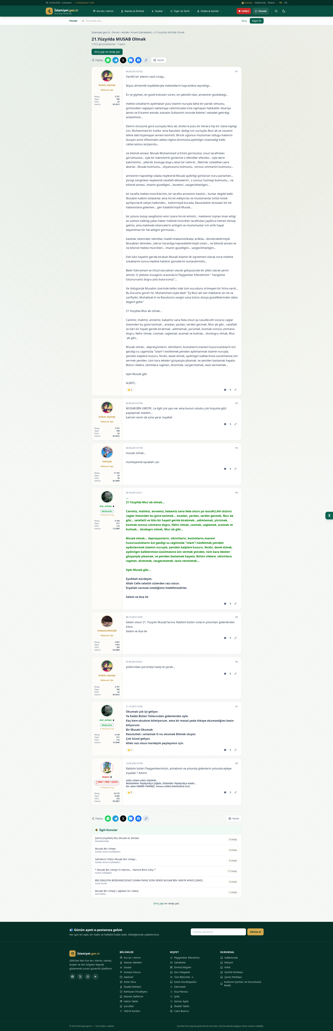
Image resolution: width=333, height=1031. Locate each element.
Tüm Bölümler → (183, 977)
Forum (73, 20)
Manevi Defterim (133, 996)
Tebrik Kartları (132, 1011)
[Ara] (276, 11)
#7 (236, 706)
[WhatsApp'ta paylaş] (108, 60)
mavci (105, 776)
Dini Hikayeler (182, 972)
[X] (80, 976)
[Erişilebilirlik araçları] (329, 515)
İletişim (271, 2)
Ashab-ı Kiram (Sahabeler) (137, 32)
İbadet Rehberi (132, 986)
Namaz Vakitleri (133, 962)
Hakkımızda (260, 2)
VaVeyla (107, 461)
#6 (236, 661)
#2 (236, 403)
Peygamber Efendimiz (187, 957)
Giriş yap (158, 903)
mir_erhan (106, 506)
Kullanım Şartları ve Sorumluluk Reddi (242, 983)
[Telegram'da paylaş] (115, 60)
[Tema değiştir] (283, 11)
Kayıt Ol (256, 20)
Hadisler (129, 977)
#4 (236, 492)
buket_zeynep (107, 85)
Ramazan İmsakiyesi (135, 991)
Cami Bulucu (181, 1011)
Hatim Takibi (131, 1001)
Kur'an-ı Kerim (132, 957)
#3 (236, 448)
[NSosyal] (95, 976)
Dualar (128, 967)
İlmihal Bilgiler (182, 967)
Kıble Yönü (130, 982)
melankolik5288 (107, 630)
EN (285, 2)
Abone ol (255, 931)
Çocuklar (129, 1006)
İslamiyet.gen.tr (101, 32)
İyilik (177, 996)
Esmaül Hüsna (132, 972)
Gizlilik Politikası (233, 972)
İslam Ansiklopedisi (185, 982)
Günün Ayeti (181, 1001)
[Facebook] (72, 976)
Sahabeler (180, 962)
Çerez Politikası (233, 977)
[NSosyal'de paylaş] (131, 60)
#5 (236, 617)
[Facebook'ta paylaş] (138, 60)
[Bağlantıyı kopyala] (146, 60)
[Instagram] (88, 976)
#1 (236, 71)
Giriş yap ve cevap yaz (107, 51)
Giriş (244, 20)
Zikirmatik (180, 986)
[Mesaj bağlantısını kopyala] (235, 389)
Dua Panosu (181, 991)
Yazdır (160, 60)
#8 (236, 763)
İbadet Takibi (181, 1006)
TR (280, 2)
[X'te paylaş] (123, 60)
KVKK (227, 967)
